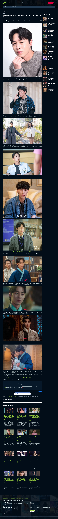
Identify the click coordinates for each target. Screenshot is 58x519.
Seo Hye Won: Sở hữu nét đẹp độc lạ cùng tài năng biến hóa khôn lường (51, 24)
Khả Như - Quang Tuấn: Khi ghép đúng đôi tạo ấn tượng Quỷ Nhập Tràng (9, 416)
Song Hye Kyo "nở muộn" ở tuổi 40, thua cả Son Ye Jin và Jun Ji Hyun (22, 459)
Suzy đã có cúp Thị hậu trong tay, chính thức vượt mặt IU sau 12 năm (9, 479)
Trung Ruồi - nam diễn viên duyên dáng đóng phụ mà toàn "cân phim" (22, 437)
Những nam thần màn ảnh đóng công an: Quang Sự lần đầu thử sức (8, 438)
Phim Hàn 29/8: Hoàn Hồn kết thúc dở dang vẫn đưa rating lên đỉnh (51, 35)
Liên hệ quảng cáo (23, 498)
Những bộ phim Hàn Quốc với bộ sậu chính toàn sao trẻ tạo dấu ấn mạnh (51, 41)
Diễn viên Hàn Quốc (38, 396)
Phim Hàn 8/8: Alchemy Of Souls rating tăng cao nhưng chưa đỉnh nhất (50, 58)
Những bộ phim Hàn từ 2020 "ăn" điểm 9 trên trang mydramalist (51, 52)
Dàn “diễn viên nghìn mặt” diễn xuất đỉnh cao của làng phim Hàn (34, 479)
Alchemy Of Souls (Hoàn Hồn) (11, 396)
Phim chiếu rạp (22, 2)
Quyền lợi (5, 498)
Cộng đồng (12, 2)
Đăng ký (45, 2)
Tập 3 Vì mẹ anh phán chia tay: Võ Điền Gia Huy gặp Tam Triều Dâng (51, 73)
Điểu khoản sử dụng (13, 498)
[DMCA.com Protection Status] (32, 511)
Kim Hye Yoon (27, 396)
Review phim (17, 2)
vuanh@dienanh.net (6, 512)
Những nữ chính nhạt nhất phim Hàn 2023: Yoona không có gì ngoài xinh (22, 480)
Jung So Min (23, 396)
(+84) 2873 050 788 (6, 513)
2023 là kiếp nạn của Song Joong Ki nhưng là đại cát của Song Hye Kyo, (34, 459)
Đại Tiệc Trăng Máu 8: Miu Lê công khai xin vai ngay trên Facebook (51, 78)
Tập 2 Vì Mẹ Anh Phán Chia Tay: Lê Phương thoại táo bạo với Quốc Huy (51, 90)
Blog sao (30, 2)
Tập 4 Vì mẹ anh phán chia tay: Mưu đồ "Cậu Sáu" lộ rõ (51, 68)
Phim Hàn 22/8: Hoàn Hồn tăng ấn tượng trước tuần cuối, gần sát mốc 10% (51, 46)
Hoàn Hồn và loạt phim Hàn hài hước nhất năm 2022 (51, 19)
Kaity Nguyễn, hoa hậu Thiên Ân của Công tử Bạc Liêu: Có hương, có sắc (34, 438)
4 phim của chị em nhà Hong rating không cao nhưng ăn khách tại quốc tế (51, 30)
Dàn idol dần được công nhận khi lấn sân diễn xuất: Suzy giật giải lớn (9, 459)
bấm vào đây (24, 387)
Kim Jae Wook (19, 396)
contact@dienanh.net (33, 506)
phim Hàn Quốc (32, 396)
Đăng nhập (50, 2)
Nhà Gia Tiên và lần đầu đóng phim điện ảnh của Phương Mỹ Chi (21, 416)
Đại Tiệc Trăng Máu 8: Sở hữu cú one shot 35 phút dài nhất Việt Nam (51, 84)
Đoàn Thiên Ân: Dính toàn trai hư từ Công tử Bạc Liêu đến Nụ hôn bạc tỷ (34, 417)
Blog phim (26, 2)
